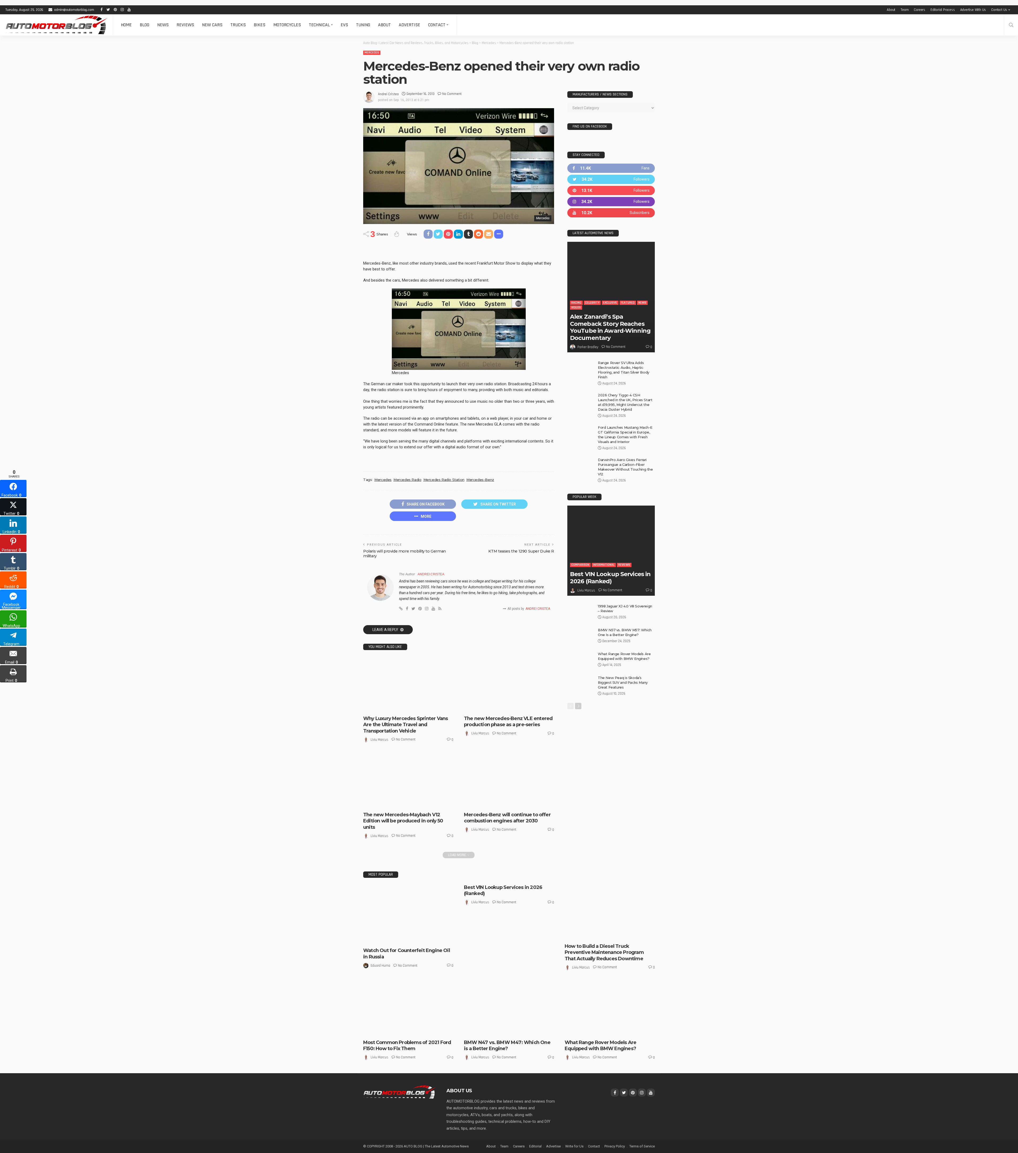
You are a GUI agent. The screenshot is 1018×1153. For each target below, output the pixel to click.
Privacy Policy (614, 1146)
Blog (144, 25)
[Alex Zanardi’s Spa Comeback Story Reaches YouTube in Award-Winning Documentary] (611, 297)
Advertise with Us (973, 9)
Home (126, 25)
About (891, 9)
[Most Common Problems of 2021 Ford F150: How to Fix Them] (408, 1008)
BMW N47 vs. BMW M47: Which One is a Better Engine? (507, 1045)
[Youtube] (611, 212)
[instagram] (611, 201)
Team (905, 9)
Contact (436, 25)
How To (602, 935)
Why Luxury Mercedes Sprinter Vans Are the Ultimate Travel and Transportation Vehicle (405, 725)
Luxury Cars (430, 798)
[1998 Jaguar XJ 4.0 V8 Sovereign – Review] (580, 612)
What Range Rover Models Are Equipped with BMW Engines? (600, 1045)
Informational (604, 565)
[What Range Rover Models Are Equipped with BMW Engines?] (580, 660)
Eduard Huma (380, 965)
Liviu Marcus (379, 740)
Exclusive (392, 798)
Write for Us (574, 1146)
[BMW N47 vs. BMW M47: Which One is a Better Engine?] (509, 1008)
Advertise (409, 25)
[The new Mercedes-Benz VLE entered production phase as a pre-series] (509, 684)
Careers (919, 9)
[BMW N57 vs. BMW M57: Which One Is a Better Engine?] (580, 636)
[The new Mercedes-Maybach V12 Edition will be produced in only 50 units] (408, 781)
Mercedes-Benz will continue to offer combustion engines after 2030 (507, 818)
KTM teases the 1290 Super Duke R (521, 551)
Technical (319, 25)
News (163, 25)
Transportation (397, 707)
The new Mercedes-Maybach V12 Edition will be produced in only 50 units (403, 821)
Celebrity (592, 303)
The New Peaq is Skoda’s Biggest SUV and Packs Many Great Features (623, 682)
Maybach (373, 803)
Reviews (185, 25)
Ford (370, 1031)
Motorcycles (287, 25)
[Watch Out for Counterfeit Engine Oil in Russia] (408, 914)
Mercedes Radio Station (443, 479)
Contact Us (999, 9)
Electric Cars (496, 702)
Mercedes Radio (407, 479)
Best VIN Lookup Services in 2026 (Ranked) (610, 578)
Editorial (535, 1146)
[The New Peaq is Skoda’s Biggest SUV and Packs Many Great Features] (580, 683)
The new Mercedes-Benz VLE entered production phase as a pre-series (508, 721)
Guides (588, 935)
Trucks (238, 25)
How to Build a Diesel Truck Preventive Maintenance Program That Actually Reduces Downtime (604, 952)
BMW (471, 1031)
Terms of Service (642, 1146)
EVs (344, 25)
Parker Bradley (587, 347)
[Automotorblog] (56, 25)
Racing (576, 303)
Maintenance (621, 935)
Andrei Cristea (388, 94)
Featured (410, 798)
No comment (452, 94)
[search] (1011, 25)
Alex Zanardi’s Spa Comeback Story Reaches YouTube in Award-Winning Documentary (610, 327)
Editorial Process (943, 9)
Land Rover (577, 1026)
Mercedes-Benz (480, 479)
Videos (576, 307)
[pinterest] (611, 190)
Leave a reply (385, 630)
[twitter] (611, 179)
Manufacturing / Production (489, 707)
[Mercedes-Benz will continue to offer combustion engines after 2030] (509, 781)
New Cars (212, 25)
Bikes (259, 25)
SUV (596, 1031)
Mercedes (372, 53)
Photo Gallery (424, 803)
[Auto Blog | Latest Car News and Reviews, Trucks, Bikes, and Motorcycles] (399, 1091)
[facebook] (611, 168)
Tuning (363, 25)
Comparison (580, 565)
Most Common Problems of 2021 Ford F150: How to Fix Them (407, 1045)
